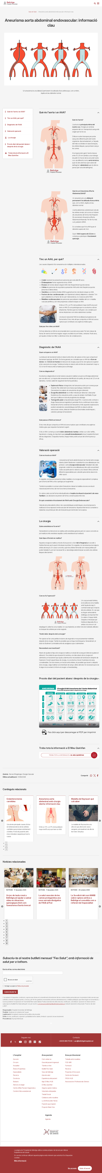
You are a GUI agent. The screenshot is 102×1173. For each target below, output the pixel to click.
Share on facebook (98, 775)
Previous (2, 821)
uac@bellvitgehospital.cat (83, 1041)
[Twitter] (15, 1042)
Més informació (20, 1161)
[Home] (10, 3)
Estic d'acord (85, 1168)
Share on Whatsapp (91, 775)
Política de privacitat (23, 986)
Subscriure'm (10, 992)
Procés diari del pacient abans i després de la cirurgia (18, 145)
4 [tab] (6, 929)
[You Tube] (20, 1042)
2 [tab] (6, 846)
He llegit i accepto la (17, 986)
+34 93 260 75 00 (65, 1041)
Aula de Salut (33, 12)
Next (100, 821)
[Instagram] (25, 1042)
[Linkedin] (30, 1042)
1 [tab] (6, 921)
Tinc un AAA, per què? (15, 118)
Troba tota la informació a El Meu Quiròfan (18, 154)
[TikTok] (39, 1041)
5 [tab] (6, 932)
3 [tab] (6, 849)
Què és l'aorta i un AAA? (16, 112)
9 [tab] (6, 943)
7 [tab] (6, 938)
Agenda (48, 1115)
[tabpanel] (18, 819)
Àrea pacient (47, 1055)
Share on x (94, 775)
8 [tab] (6, 941)
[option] (51, 59)
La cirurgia (12, 138)
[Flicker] (35, 1042)
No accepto (72, 1168)
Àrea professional (72, 1055)
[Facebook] (11, 1042)
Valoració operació (14, 131)
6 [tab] (6, 935)
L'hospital (17, 1055)
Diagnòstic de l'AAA (14, 125)
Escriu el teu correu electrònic (14, 969)
